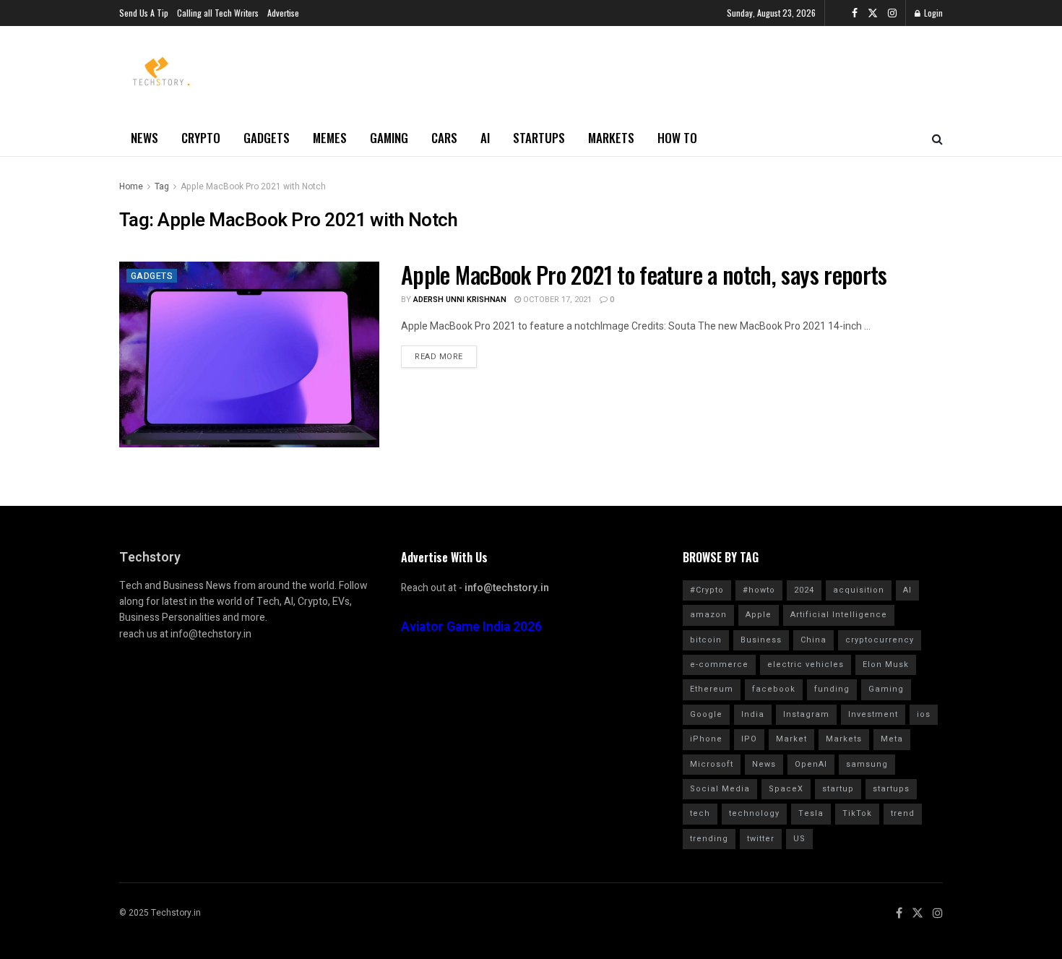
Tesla (811, 813)
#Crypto (707, 590)
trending (709, 839)
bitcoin (706, 640)
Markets (611, 138)
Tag (162, 186)
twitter (760, 839)
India (752, 714)
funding (832, 689)
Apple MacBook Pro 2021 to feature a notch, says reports (644, 274)
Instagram (806, 714)
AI (485, 138)
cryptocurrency (879, 640)
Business (761, 640)
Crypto (200, 138)
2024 (804, 590)
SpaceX (786, 789)
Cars (444, 138)
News (144, 138)
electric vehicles (805, 664)
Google (706, 714)
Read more (439, 357)
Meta (892, 739)
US (799, 839)
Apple (759, 614)
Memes (330, 138)
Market (791, 739)
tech (700, 813)
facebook (773, 689)
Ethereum (711, 689)
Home (131, 186)
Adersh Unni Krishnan (459, 299)
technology (754, 813)
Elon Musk (886, 664)
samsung (867, 764)
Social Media (720, 789)
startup (838, 789)
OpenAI (811, 764)
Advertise (283, 13)
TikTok (857, 813)
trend (903, 813)
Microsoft (711, 764)
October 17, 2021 (556, 299)
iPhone (706, 739)
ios (924, 714)
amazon (708, 614)
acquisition (858, 590)
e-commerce (719, 664)
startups (891, 789)
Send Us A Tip (143, 13)
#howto (759, 590)
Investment (873, 714)
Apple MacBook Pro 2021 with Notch (253, 186)
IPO (749, 739)
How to (677, 138)
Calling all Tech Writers (218, 13)
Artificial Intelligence (838, 614)
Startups (539, 138)
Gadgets (266, 138)
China (813, 640)
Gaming (389, 138)
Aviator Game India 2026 (471, 627)
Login (932, 13)
